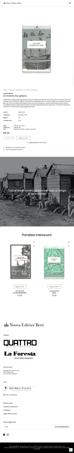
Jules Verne (21, 112)
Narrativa (16, 129)
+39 (11, 374)
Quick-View (34, 242)
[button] (19, 286)
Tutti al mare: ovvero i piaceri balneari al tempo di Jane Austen (37, 192)
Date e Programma (11, 395)
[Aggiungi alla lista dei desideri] (34, 246)
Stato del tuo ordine (10, 414)
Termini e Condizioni (10, 407)
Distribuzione (8, 403)
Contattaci (7, 410)
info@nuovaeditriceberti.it (10, 447)
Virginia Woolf (19, 292)
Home (5, 90)
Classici (27, 129)
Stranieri (22, 129)
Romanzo (33, 129)
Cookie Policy (40, 447)
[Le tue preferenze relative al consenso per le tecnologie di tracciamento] (71, 450)
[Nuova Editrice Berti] (12, 3)
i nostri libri (11, 90)
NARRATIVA (19, 90)
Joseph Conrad (54, 292)
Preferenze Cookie (48, 447)
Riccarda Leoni (22, 115)
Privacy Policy (33, 447)
